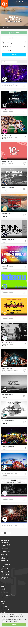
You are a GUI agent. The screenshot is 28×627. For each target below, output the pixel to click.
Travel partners (4, 597)
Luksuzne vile (4, 553)
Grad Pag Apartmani (5, 568)
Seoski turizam (4, 554)
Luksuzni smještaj (4, 547)
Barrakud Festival (7, 110)
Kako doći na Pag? (5, 611)
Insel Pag (3, 588)
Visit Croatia (3, 612)
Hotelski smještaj (4, 557)
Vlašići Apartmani (4, 577)
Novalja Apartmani (5, 566)
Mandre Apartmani (5, 571)
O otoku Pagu (4, 603)
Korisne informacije (5, 609)
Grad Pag (4, 190)
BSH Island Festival (7, 394)
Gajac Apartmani (4, 575)
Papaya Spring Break (8, 265)
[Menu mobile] (25, 2)
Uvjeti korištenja (4, 606)
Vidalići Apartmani (5, 574)
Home (2, 27)
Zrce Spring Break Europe (9, 317)
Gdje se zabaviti (7, 50)
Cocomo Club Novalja (8, 84)
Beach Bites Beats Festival (9, 342)
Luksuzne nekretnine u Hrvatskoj (8, 595)
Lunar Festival (6, 498)
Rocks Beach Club (7, 368)
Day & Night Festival (8, 420)
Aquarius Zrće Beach (8, 446)
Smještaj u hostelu (5, 558)
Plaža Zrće (4, 113)
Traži (14, 55)
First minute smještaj (5, 544)
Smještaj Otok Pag (5, 542)
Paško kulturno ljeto (8, 187)
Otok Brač (3, 591)
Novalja (4, 87)
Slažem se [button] (14, 624)
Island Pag (3, 585)
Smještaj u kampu (5, 560)
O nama (2, 605)
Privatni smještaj (4, 555)
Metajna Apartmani (5, 572)
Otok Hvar (3, 589)
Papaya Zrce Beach (7, 472)
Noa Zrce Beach (6, 135)
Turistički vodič (7, 46)
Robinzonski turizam (5, 551)
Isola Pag (3, 586)
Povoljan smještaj (5, 548)
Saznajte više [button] (16, 621)
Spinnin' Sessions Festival (9, 239)
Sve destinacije (8, 43)
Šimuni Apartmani (5, 578)
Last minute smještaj (5, 545)
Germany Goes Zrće (7, 213)
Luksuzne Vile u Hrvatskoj (6, 594)
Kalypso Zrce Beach (7, 524)
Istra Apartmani (4, 592)
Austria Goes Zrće (7, 161)
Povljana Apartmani (5, 569)
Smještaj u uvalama (5, 550)
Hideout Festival (6, 291)
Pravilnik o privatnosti (5, 608)
